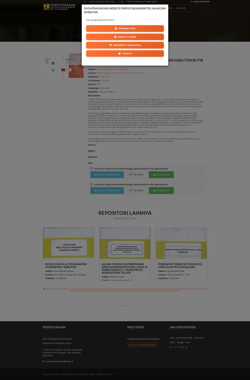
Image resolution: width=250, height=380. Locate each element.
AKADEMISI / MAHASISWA (127, 45)
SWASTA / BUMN (126, 36)
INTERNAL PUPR (126, 28)
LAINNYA (127, 53)
